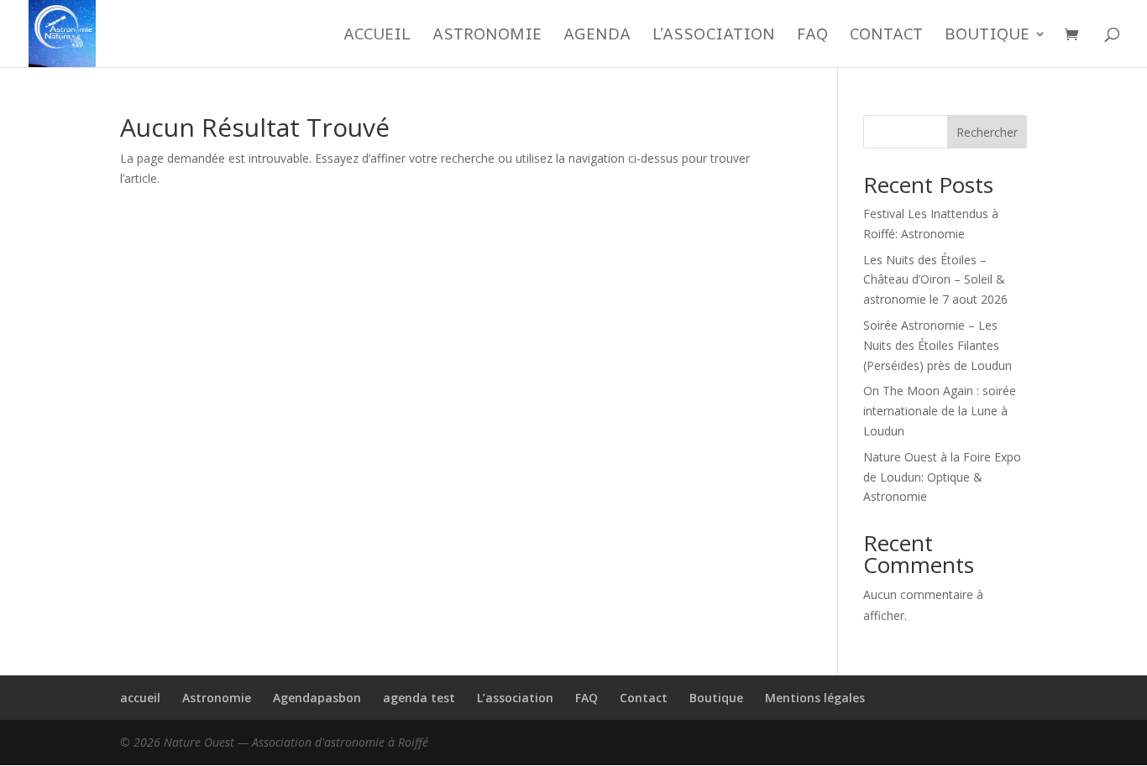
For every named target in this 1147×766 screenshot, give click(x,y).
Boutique (987, 36)
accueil (140, 698)
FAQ (812, 36)
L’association (713, 36)
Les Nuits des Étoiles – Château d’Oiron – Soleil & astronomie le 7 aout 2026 (935, 280)
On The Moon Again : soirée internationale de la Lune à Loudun (939, 411)
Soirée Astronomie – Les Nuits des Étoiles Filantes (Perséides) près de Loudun (937, 345)
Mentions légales (815, 698)
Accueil (377, 36)
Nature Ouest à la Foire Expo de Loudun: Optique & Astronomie (942, 477)
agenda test (419, 698)
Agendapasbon (317, 698)
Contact (886, 36)
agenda (597, 36)
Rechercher (987, 132)
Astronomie (487, 36)
